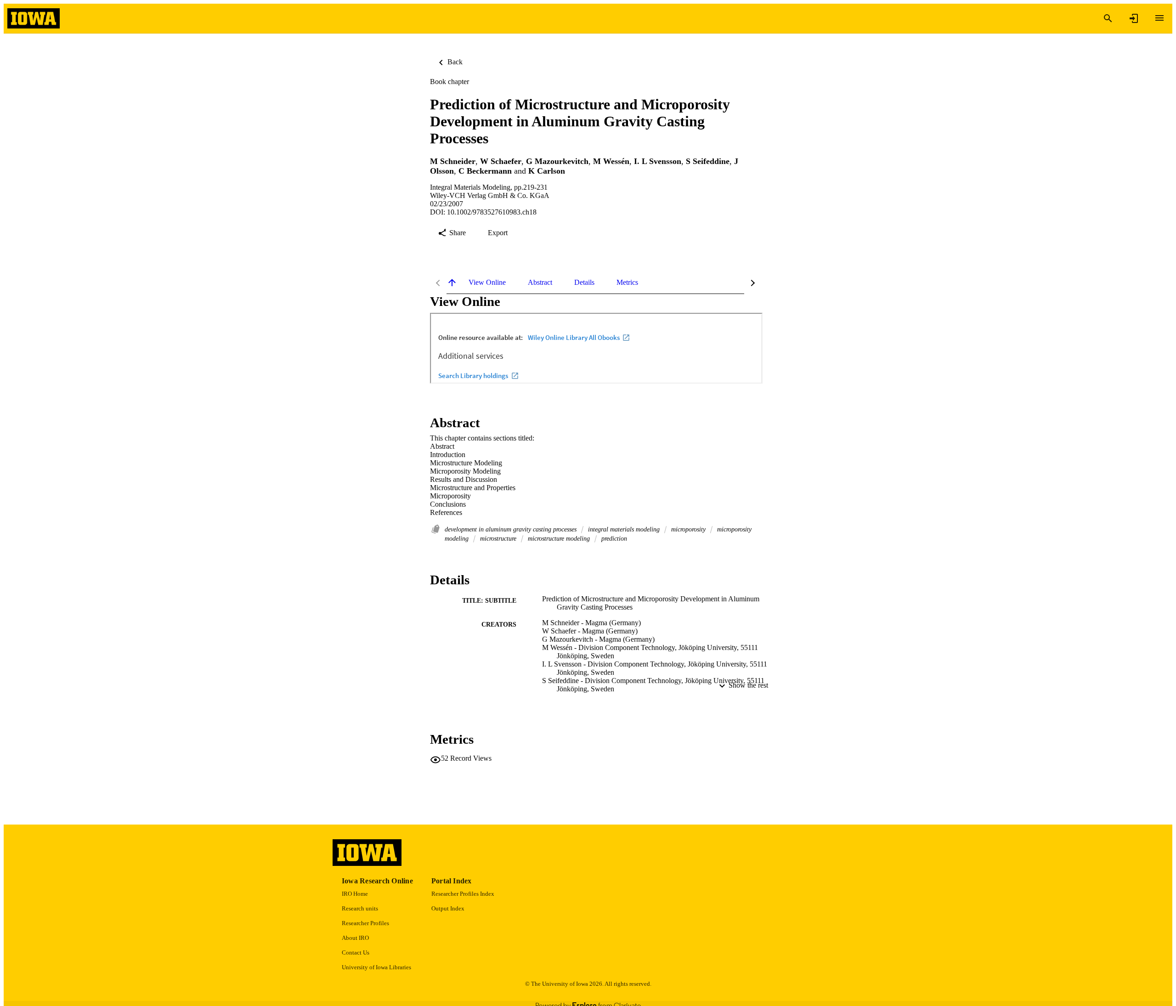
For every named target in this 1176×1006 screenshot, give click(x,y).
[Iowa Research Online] (33, 18)
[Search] (1108, 18)
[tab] (487, 282)
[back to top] (452, 282)
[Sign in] (1134, 18)
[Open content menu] (1159, 18)
